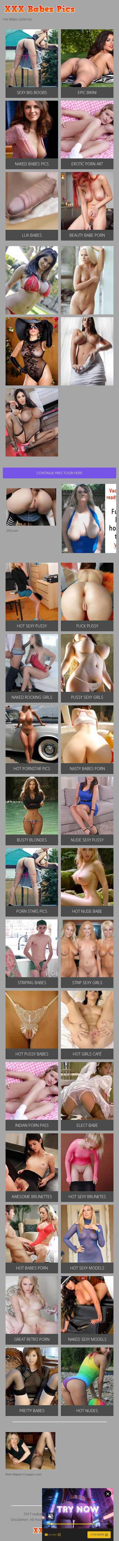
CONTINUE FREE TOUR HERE (59, 472)
